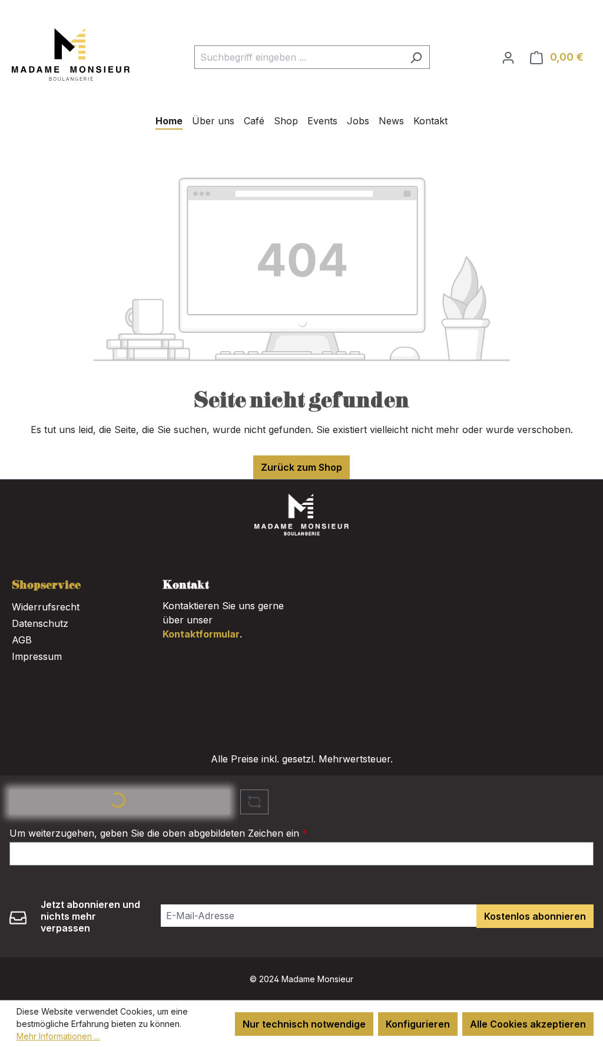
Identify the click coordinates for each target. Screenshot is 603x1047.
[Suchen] (416, 57)
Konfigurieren (418, 1024)
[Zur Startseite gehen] (71, 54)
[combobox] (298, 57)
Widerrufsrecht (45, 607)
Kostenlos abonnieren (535, 916)
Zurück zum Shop (301, 467)
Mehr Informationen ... (58, 1036)
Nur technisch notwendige (304, 1024)
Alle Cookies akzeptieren (528, 1024)
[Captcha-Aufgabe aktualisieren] (254, 802)
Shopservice (46, 585)
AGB (22, 640)
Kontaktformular (201, 634)
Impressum (37, 656)
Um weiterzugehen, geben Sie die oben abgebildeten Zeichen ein (158, 833)
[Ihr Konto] (508, 57)
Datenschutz (40, 623)
